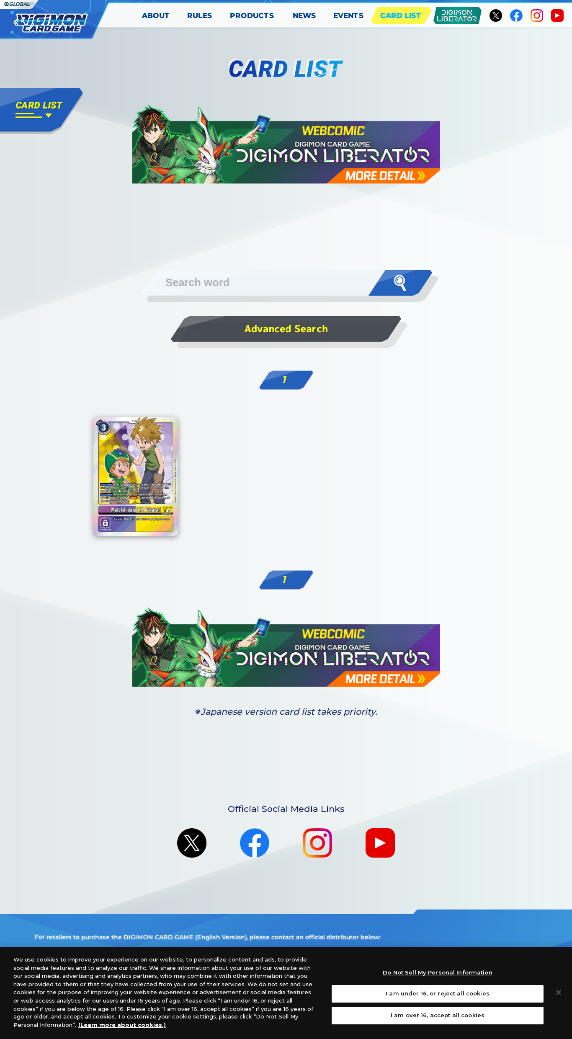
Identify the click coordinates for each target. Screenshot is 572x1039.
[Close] (558, 992)
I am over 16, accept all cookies (437, 1015)
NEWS (304, 15)
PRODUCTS (252, 15)
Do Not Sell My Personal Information (437, 972)
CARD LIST (401, 15)
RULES (199, 15)
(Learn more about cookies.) (122, 1024)
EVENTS (348, 15)
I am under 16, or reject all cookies (438, 993)
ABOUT (156, 15)
